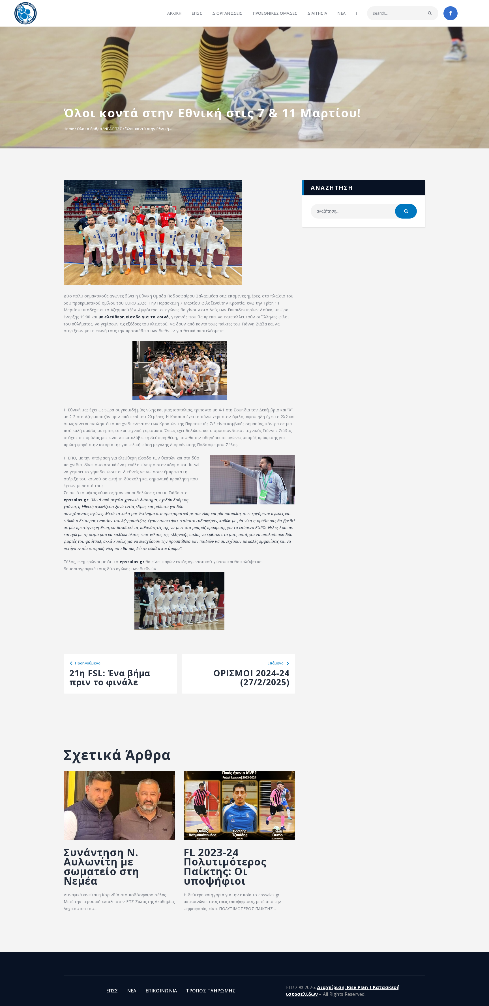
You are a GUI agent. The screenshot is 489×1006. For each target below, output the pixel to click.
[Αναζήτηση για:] (364, 211)
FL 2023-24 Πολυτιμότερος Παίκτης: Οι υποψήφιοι (225, 867)
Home (69, 128)
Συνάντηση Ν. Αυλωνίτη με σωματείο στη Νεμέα (101, 867)
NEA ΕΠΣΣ (113, 128)
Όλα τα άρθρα (89, 128)
